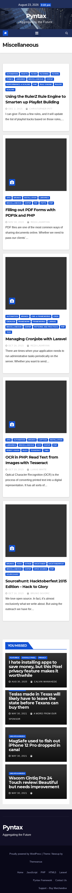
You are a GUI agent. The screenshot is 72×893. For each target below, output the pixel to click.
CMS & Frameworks (40, 316)
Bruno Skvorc (40, 593)
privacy (42, 658)
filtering (44, 74)
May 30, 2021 (19, 713)
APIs (8, 198)
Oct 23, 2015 (16, 469)
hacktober (39, 564)
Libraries (20, 79)
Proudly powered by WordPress (25, 854)
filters (55, 74)
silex (25, 450)
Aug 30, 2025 (19, 681)
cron (55, 316)
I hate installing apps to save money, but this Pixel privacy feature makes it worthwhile (35, 669)
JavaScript (32, 872)
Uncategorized (17, 736)
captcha (43, 440)
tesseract (36, 450)
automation (12, 74)
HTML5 (52, 872)
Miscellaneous (36, 79)
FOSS (19, 564)
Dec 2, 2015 (15, 109)
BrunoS (17, 198)
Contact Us (61, 880)
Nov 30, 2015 (16, 222)
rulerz (58, 84)
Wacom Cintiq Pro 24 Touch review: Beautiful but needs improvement (34, 782)
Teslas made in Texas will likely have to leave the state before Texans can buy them (34, 701)
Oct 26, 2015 (16, 345)
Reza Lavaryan (40, 222)
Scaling (10, 90)
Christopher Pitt (40, 109)
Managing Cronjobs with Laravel (35, 339)
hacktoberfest (56, 564)
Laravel (52, 322)
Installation (30, 198)
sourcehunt (12, 574)
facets (24, 74)
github (28, 564)
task (8, 332)
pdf (36, 203)
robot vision (12, 450)
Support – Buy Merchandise (53, 888)
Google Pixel (29, 658)
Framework (24, 322)
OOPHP (49, 79)
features (14, 658)
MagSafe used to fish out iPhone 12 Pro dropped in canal (34, 745)
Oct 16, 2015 (16, 593)
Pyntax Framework (42, 880)
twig (46, 450)
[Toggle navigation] (37, 33)
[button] (66, 33)
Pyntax (36, 16)
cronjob (10, 322)
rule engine (46, 84)
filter (34, 74)
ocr (39, 445)
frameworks (39, 322)
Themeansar (36, 861)
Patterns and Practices (46, 327)
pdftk (43, 203)
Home (20, 872)
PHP (35, 84)
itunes (9, 79)
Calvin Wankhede (45, 681)
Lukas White (38, 469)
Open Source (40, 569)
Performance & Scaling (18, 84)
